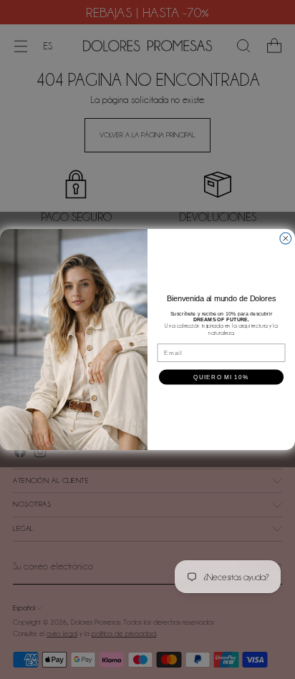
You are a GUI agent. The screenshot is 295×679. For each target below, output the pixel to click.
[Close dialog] (285, 238)
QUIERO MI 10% (220, 376)
